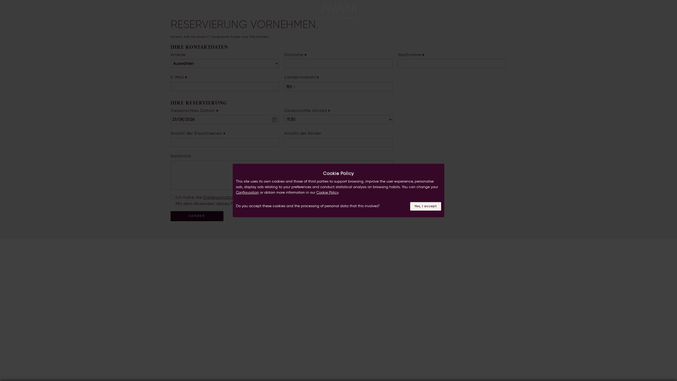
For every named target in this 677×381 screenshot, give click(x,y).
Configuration (247, 192)
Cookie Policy (327, 192)
